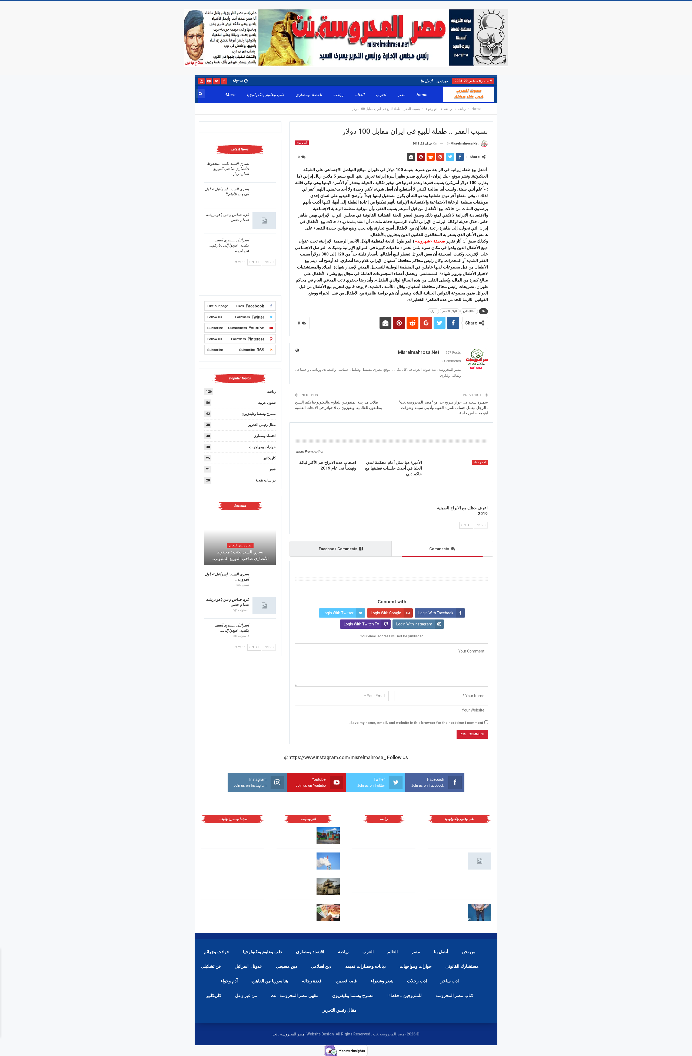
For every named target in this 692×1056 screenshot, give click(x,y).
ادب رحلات (417, 980)
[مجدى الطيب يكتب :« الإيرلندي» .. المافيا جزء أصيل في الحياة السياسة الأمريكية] (252, 835)
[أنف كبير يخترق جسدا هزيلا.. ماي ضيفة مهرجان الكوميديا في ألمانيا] (252, 912)
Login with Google (386, 613)
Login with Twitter (338, 613)
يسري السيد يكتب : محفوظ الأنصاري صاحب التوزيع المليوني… (240, 555)
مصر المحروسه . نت (288, 1034)
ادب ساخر (450, 980)
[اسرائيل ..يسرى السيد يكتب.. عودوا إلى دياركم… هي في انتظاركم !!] (264, 246)
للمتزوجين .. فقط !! (404, 995)
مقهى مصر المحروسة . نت (294, 995)
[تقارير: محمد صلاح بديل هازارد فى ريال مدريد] (403, 861)
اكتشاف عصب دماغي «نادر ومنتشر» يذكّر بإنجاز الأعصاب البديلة (447, 885)
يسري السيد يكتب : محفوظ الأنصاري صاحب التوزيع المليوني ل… (228, 168)
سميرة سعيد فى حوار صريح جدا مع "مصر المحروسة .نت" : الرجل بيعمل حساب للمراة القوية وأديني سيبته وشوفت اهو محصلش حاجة (443, 407)
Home (422, 94)
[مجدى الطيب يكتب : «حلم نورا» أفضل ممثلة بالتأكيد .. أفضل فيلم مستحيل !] (252, 861)
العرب (381, 94)
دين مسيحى (286, 966)
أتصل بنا (426, 81)
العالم (359, 94)
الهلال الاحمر (450, 311)
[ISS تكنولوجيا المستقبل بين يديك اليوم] (479, 861)
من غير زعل (246, 995)
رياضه (338, 94)
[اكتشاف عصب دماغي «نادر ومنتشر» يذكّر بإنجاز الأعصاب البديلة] (479, 886)
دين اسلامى (321, 966)
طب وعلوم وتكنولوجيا (265, 94)
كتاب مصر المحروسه (454, 995)
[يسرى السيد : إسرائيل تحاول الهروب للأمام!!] (264, 195)
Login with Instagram (414, 624)
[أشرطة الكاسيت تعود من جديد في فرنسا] (252, 886)
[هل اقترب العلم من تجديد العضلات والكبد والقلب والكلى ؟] (479, 835)
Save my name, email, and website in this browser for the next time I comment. (416, 723)
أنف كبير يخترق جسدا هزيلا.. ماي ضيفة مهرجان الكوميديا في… (220, 911)
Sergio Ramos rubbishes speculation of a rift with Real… (295, 911)
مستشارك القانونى (462, 966)
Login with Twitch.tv (361, 624)
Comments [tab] (439, 549)
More (230, 94)
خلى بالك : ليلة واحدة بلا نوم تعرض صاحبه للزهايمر (448, 911)
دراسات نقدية (265, 480)
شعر (272, 469)
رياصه (343, 951)
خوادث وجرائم (216, 951)
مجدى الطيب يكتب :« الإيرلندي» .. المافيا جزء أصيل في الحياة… (219, 834)
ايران (433, 311)
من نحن (442, 81)
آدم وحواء (302, 142)
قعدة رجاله (312, 980)
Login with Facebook (435, 613)
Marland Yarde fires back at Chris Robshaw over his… (297, 834)
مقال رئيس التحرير (262, 425)
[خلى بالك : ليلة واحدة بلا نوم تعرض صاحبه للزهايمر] (479, 912)
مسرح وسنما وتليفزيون (259, 414)
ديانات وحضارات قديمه (365, 966)
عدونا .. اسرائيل (248, 966)
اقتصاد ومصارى (308, 94)
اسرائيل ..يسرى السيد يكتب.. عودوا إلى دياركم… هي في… (229, 245)
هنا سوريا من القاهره (269, 980)
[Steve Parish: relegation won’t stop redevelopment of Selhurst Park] (328, 886)
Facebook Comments (338, 549)
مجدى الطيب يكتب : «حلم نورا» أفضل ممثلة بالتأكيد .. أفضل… (219, 860)
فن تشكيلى (211, 966)
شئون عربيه (267, 403)
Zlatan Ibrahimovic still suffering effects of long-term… (296, 860)
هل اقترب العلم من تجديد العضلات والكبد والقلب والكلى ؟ (448, 834)
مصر (401, 94)
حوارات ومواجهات (262, 447)
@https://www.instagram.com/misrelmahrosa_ (335, 757)
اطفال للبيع (469, 311)
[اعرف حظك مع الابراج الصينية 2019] (457, 481)
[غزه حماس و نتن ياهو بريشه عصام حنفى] (264, 220)
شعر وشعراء (382, 980)
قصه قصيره (346, 980)
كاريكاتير (269, 458)
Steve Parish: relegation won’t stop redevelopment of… (295, 885)
